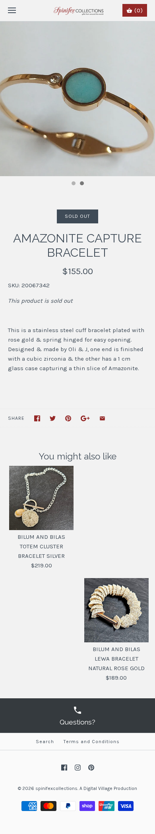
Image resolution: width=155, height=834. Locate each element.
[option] (77, 98)
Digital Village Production (110, 788)
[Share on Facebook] (37, 418)
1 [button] (73, 184)
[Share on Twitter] (53, 418)
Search (45, 741)
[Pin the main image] (68, 418)
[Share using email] (102, 418)
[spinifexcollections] (78, 10)
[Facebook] (64, 768)
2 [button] (81, 184)
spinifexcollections (56, 788)
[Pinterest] (91, 768)
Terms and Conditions (92, 741)
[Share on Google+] (85, 418)
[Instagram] (78, 768)
